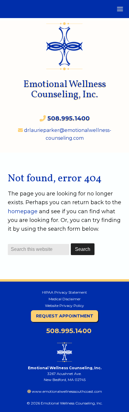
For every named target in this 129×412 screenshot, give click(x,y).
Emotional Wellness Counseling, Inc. (64, 90)
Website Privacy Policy (64, 305)
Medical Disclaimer (65, 299)
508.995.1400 (68, 331)
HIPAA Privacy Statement (64, 292)
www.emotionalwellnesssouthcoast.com (66, 391)
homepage (23, 211)
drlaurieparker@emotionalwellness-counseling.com (67, 134)
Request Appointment (64, 316)
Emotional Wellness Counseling (64, 43)
